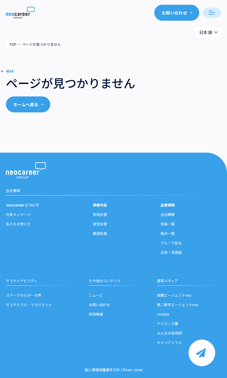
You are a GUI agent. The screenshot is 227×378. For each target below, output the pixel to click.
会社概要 (167, 214)
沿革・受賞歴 (171, 252)
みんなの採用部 (169, 332)
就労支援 (100, 223)
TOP (13, 44)
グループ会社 (170, 242)
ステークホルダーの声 (23, 295)
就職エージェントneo (174, 295)
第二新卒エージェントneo (178, 304)
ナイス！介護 (167, 323)
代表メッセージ (18, 214)
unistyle (163, 313)
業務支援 (100, 233)
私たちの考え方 (18, 223)
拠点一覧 (167, 233)
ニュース (96, 295)
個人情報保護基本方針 (102, 369)
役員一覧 (167, 223)
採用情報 (96, 313)
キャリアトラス (169, 342)
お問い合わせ (99, 304)
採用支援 (100, 214)
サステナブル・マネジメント (29, 304)
